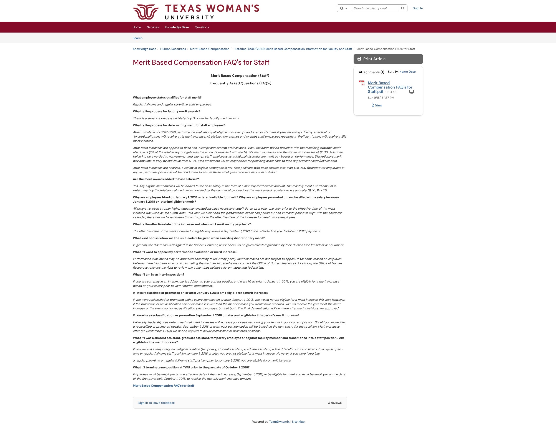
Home (137, 27)
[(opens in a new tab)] (196, 12)
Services (153, 27)
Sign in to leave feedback (156, 403)
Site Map (298, 422)
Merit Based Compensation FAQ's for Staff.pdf (390, 87)
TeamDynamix (279, 422)
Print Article (374, 58)
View (378, 105)
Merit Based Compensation (209, 49)
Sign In (418, 8)
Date (412, 72)
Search (139, 38)
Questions (202, 27)
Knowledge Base (177, 27)
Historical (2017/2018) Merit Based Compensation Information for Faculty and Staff (292, 49)
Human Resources (173, 49)
